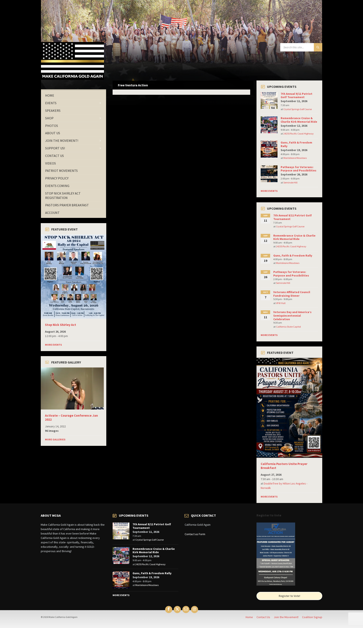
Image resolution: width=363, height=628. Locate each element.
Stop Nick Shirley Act (60, 325)
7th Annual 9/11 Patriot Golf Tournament (296, 95)
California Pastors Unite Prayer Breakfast (284, 466)
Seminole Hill (290, 182)
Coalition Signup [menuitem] (312, 617)
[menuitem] (73, 95)
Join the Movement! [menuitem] (286, 617)
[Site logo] (72, 78)
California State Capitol (288, 326)
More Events (53, 344)
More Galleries (55, 439)
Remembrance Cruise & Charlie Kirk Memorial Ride (299, 120)
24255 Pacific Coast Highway (298, 133)
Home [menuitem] (249, 617)
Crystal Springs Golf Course (297, 109)
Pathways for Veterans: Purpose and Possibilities (298, 168)
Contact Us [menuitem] (263, 617)
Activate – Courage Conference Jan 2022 (71, 417)
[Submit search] (318, 47)
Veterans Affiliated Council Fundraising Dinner (291, 294)
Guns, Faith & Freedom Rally (296, 144)
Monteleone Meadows (295, 157)
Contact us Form (195, 534)
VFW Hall (280, 303)
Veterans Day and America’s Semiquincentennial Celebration (292, 315)
